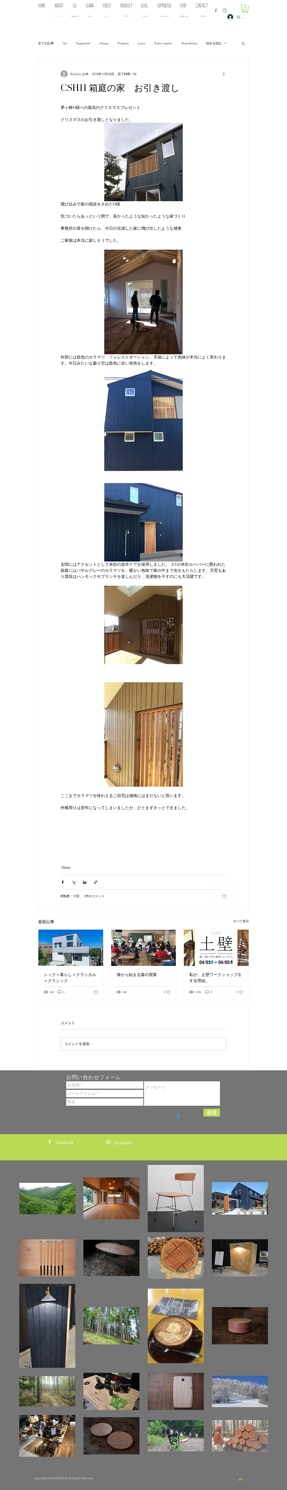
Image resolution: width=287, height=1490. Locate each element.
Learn (142, 43)
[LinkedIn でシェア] (85, 882)
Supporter (83, 43)
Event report (163, 43)
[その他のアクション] (223, 74)
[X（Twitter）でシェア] (74, 882)
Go (65, 43)
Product (123, 43)
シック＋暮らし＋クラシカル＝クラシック (70, 978)
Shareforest (189, 43)
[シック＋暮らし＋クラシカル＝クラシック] (70, 948)
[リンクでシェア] (95, 882)
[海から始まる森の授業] (143, 948)
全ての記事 (46, 43)
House (104, 43)
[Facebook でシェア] (63, 882)
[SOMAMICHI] (216, 10)
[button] (245, 8)
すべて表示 (241, 921)
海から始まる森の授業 (137, 975)
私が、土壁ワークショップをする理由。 (215, 978)
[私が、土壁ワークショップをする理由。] (216, 948)
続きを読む (214, 43)
